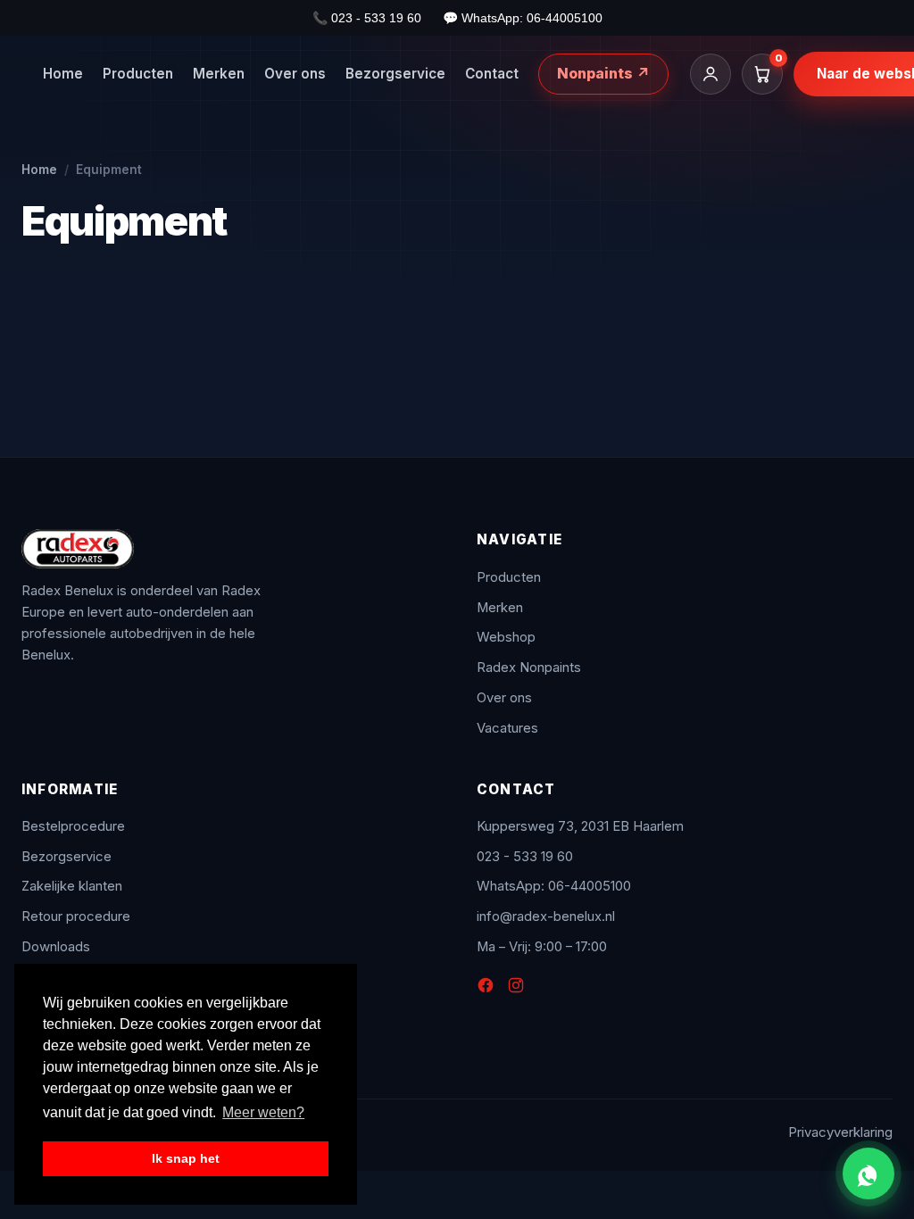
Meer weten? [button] (263, 1112)
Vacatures (507, 728)
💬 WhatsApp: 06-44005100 (522, 18)
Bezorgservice (395, 73)
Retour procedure (75, 916)
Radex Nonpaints (529, 667)
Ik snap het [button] (186, 1158)
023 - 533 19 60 (525, 857)
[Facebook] (485, 988)
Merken (219, 73)
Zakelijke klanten (71, 886)
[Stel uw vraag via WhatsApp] (868, 1173)
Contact (492, 73)
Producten (138, 73)
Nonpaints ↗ (603, 73)
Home (63, 73)
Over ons (295, 73)
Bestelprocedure (73, 826)
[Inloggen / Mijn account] (710, 74)
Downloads (55, 947)
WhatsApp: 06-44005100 (554, 886)
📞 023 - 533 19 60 (366, 18)
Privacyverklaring (840, 1132)
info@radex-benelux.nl (546, 916)
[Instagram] (516, 988)
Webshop (506, 637)
